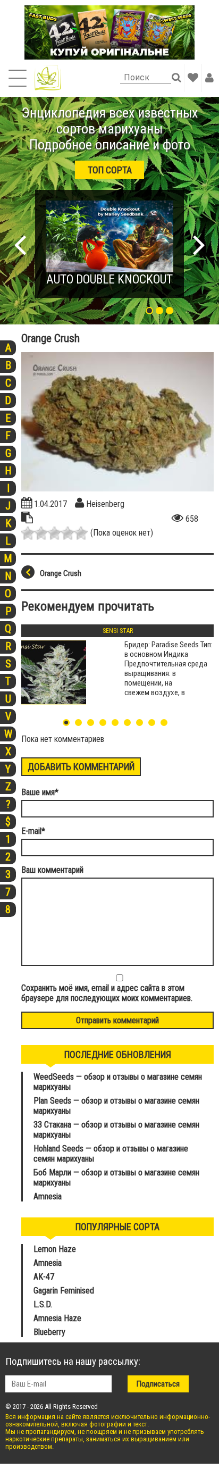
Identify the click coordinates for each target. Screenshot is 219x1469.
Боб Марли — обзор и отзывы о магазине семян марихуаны (116, 1177)
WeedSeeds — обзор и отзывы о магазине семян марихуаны (117, 1082)
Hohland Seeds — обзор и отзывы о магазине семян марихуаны (110, 1154)
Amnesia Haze (57, 1318)
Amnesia (47, 1196)
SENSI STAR (118, 631)
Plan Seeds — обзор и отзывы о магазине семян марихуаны (116, 1106)
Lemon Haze (54, 1249)
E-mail (33, 831)
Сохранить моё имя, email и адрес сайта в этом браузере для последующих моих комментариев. (106, 993)
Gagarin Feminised (64, 1291)
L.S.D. (42, 1304)
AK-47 (43, 1277)
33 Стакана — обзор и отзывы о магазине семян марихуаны (116, 1130)
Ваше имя (39, 792)
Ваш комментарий (52, 870)
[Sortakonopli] (48, 77)
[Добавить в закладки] (193, 77)
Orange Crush (60, 573)
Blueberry (49, 1332)
